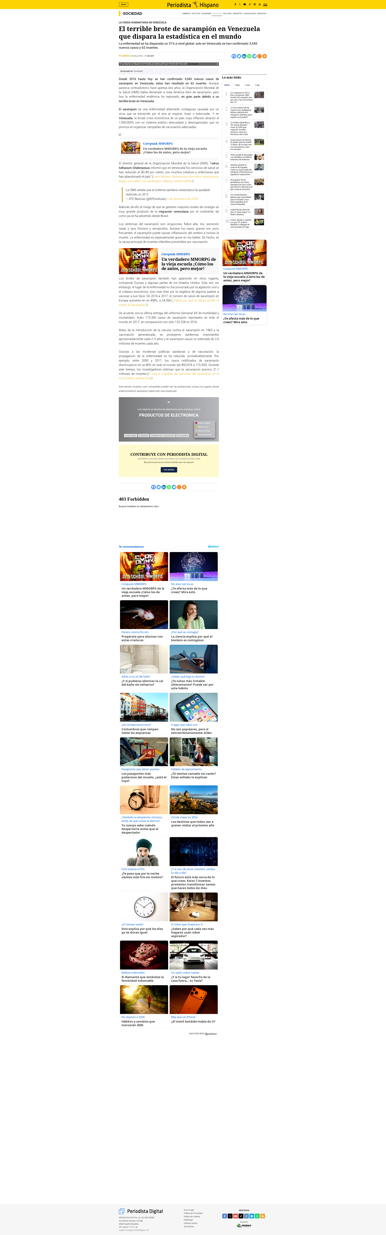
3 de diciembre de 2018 (182, 199)
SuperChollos (203, 423)
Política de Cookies (192, 1217)
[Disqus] (169, 1080)
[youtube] (235, 1216)
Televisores (182, 435)
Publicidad (188, 1220)
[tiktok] (241, 1216)
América (186, 14)
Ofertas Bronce (204, 435)
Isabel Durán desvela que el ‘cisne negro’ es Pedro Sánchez (240, 212)
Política (196, 14)
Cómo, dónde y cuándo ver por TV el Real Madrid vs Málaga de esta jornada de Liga (240, 223)
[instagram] (246, 1216)
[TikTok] (250, 4)
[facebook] (224, 1216)
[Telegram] (254, 56)
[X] (239, 4)
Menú (124, 4)
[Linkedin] (244, 56)
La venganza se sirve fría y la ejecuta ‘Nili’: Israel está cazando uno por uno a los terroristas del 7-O (241, 97)
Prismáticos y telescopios (162, 435)
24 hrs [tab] (227, 85)
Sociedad (132, 13)
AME (265, 4)
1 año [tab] (257, 85)
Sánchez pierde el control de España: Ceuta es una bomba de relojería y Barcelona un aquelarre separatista (241, 169)
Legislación (250, 14)
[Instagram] (255, 4)
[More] (264, 56)
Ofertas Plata (203, 431)
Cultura (227, 14)
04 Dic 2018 (137, 56)
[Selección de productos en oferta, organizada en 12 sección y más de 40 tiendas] (169, 402)
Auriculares (130, 435)
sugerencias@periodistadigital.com (134, 1230)
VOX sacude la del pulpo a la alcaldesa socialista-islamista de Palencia (241, 157)
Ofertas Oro (202, 427)
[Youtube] (245, 4)
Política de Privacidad (193, 1213)
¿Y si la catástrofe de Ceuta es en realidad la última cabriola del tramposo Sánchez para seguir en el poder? (241, 112)
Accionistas (189, 1227)
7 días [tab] (237, 85)
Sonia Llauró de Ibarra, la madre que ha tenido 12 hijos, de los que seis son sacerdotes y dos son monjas (241, 144)
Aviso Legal (189, 1210)
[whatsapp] (260, 4)
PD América (125, 56)
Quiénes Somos (190, 1223)
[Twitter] (239, 56)
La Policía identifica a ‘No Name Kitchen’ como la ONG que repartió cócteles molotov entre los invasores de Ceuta (240, 128)
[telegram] (251, 1216)
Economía (206, 14)
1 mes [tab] (247, 85)
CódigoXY (262, 14)
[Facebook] (235, 4)
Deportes (237, 14)
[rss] (262, 1216)
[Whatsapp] (249, 56)
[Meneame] (259, 56)
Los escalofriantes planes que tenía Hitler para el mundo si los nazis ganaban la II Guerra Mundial (240, 199)
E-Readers (143, 435)
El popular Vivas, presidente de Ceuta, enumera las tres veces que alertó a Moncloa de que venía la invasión (241, 184)
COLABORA (169, 470)
